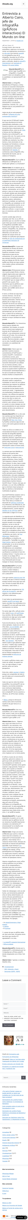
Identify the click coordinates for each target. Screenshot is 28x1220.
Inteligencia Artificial (8, 1145)
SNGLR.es (5, 1191)
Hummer (7, 928)
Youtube (5, 1161)
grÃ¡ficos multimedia (17, 502)
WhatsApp (5, 1158)
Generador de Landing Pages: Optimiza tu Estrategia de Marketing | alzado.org (14, 1113)
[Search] (23, 1077)
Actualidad (5, 1132)
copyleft (20, 53)
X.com (4, 1193)
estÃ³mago (20, 613)
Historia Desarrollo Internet (10, 1143)
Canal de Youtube (8, 1188)
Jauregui (16, 672)
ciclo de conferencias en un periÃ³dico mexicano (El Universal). (13, 240)
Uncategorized (9, 967)
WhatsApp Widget (8, 1173)
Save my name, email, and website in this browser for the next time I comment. (13, 1018)
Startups (5, 1150)
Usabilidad (5, 1156)
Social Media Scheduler (9, 1179)
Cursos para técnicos (8, 1137)
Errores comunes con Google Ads (12, 1064)
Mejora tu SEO (6, 1203)
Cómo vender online (8, 1135)
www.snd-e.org (9, 447)
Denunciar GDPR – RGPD (12, 971)
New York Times (17, 420)
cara (12, 613)
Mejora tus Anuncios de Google (12, 1205)
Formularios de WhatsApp (10, 1057)
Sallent (22, 672)
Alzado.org (7, 4)
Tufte (23, 130)
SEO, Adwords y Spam (11, 969)
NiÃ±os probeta (8, 944)
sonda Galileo (14, 65)
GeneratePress (14, 1217)
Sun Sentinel (10, 640)
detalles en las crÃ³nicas (10, 510)
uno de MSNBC (14, 627)
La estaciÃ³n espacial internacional (14, 942)
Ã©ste (6, 700)
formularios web (14, 1054)
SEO (3, 1148)
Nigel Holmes (6, 542)
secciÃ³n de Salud (13, 601)
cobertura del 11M (19, 577)
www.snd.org (19, 447)
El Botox (5, 926)
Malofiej (15, 150)
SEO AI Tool (6, 1176)
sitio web (7, 53)
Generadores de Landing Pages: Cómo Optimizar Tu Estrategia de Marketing (12, 1101)
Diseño (4, 1140)
